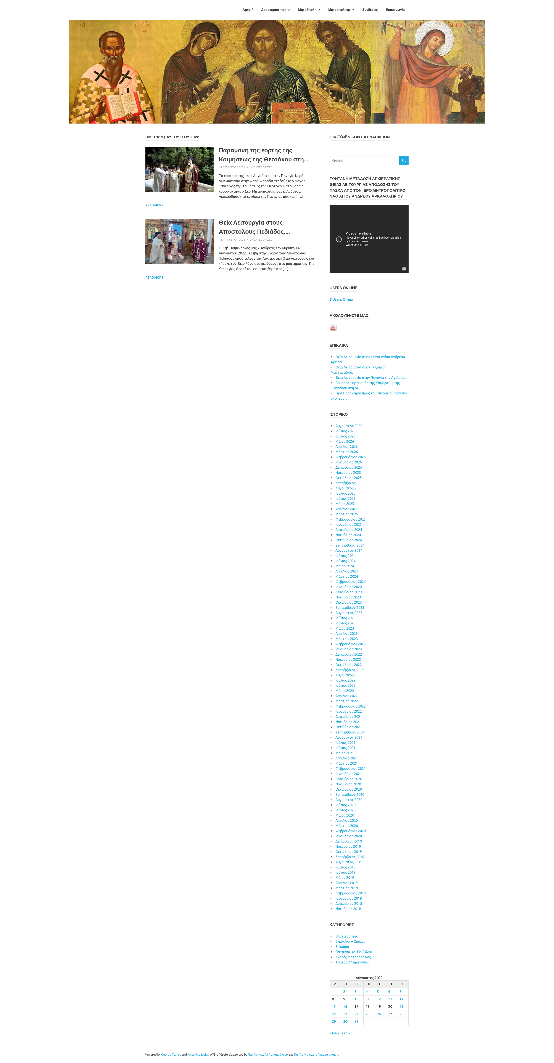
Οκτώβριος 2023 (348, 602)
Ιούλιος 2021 (345, 743)
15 (334, 1006)
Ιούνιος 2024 (345, 561)
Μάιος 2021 (344, 753)
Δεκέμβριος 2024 (348, 530)
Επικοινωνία (395, 10)
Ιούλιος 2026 (345, 431)
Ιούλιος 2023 (345, 618)
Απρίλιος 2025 (346, 509)
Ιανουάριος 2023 (348, 649)
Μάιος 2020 (344, 815)
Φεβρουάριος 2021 (350, 768)
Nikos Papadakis (198, 1054)
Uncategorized (261, 167)
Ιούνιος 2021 (345, 748)
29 (334, 1021)
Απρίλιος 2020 (346, 820)
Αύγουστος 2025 (348, 488)
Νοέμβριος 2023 (348, 597)
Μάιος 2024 (344, 566)
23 (345, 1014)
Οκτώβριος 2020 (348, 789)
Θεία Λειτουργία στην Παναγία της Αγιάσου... (371, 378)
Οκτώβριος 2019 (348, 852)
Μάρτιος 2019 (346, 888)
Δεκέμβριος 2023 (348, 592)
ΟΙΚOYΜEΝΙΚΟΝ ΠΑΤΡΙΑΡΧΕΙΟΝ (360, 137)
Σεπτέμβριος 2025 (349, 483)
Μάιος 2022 (344, 691)
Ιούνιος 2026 (345, 436)
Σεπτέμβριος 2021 (349, 732)
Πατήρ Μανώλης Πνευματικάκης (316, 1054)
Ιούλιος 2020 (345, 805)
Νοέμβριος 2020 (348, 784)
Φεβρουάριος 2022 (350, 706)
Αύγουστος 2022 (348, 675)
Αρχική (248, 10)
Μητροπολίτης (339, 10)
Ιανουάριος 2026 (348, 462)
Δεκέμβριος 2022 (348, 654)
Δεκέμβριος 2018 (348, 903)
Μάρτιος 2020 (346, 826)
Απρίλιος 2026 (346, 447)
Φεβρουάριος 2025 (350, 519)
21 (401, 1006)
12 (379, 999)
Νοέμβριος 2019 (348, 846)
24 (356, 1014)
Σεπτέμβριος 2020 (349, 794)
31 (356, 1021)
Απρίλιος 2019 (346, 883)
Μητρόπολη (307, 10)
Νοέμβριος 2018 (348, 909)
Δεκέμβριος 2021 (348, 717)
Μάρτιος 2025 (346, 514)
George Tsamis (171, 1054)
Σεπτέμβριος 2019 (349, 857)
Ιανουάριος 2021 (348, 774)
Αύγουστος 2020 (348, 800)
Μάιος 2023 (344, 628)
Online (341, 299)
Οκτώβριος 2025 (348, 478)
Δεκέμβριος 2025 (348, 467)
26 (379, 1014)
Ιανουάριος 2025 (348, 524)
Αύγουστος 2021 (348, 737)
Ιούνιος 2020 (345, 810)
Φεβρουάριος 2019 (350, 893)
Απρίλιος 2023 (346, 633)
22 (334, 1014)
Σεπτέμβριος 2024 (349, 545)
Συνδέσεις (370, 10)
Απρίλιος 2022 (346, 696)
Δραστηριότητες (273, 10)
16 (345, 1006)
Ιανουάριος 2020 (348, 836)
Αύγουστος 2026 (348, 426)
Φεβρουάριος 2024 (350, 582)
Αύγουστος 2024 (348, 550)
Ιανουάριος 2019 (348, 898)
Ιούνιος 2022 (345, 685)
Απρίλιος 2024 (346, 571)
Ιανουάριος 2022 (348, 711)
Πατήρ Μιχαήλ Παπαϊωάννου (268, 1054)
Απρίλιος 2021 (346, 758)
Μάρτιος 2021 (346, 763)
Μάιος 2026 (344, 441)
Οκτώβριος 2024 (348, 540)
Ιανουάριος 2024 (348, 587)
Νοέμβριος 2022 (348, 659)
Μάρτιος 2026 (346, 452)
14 (401, 999)
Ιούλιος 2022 (345, 680)
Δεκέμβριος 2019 (348, 841)
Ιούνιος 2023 (345, 623)
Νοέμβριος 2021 (348, 722)
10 (356, 999)
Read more (154, 205)
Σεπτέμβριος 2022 (349, 670)
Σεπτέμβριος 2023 (349, 607)
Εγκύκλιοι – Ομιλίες (350, 941)
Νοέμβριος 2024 (348, 535)
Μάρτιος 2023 (346, 639)
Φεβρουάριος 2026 (350, 457)
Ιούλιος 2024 (345, 556)
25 (368, 1014)
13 (390, 999)
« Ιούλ (334, 1033)
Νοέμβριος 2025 (348, 472)
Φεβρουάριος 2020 (350, 831)
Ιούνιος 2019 (345, 872)
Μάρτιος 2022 (346, 701)
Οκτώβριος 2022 (348, 665)
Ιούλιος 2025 (345, 493)
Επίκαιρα (342, 947)
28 (401, 1014)
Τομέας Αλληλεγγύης (352, 962)
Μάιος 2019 (344, 878)
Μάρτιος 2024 (346, 576)
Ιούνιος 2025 (345, 498)
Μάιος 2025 (344, 504)
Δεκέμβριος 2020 (348, 779)
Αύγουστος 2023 (348, 613)
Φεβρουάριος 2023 (350, 644)
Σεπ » (345, 1033)
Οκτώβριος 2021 (348, 727)
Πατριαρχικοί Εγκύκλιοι (353, 952)
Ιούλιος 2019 (345, 867)
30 (345, 1021)
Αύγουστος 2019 (348, 862)
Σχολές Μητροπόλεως (353, 957)
